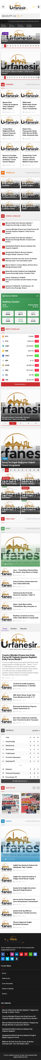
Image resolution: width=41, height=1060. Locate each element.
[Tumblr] (17, 959)
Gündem (13, 629)
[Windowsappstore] (12, 959)
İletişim (4, 994)
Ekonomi (6, 478)
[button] (3, 45)
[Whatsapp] (30, 954)
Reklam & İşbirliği (7, 988)
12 (30, 45)
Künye (4, 973)
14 (35, 45)
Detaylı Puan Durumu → (20, 781)
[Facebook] (3, 954)
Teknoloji (23, 629)
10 (25, 45)
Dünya (5, 33)
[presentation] (3, 35)
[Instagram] (12, 954)
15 (38, 45)
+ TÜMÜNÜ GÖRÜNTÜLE (32, 84)
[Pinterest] (26, 954)
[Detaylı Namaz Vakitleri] (37, 296)
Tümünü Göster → (20, 384)
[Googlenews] (35, 954)
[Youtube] (21, 954)
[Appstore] (3, 959)
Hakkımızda (6, 978)
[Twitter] (7, 954)
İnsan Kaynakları (7, 983)
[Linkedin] (17, 954)
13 (33, 45)
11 (28, 45)
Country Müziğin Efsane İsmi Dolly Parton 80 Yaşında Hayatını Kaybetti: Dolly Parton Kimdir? (25, 21)
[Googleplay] (7, 959)
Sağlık (5, 458)
